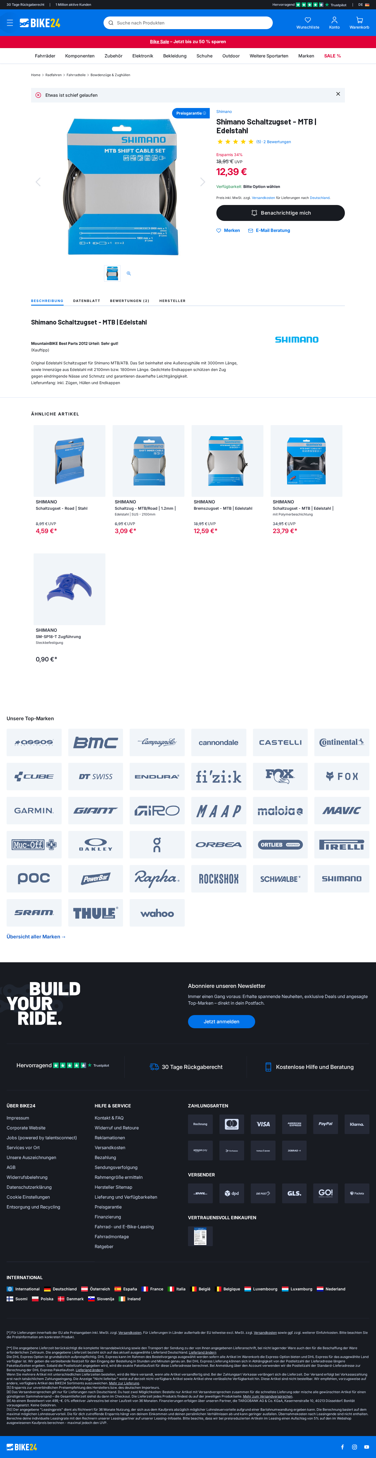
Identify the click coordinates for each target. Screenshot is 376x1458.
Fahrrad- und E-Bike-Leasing (124, 1226)
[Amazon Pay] (200, 1150)
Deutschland (319, 198)
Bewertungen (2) (130, 301)
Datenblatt (86, 301)
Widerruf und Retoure (117, 1127)
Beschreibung (47, 301)
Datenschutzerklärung (29, 1187)
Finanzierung (108, 1216)
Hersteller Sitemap (113, 1187)
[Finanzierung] (263, 1150)
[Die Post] (263, 1193)
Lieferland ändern (202, 1352)
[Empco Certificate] (200, 1236)
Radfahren (53, 75)
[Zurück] (38, 182)
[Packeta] (357, 1193)
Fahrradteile (76, 75)
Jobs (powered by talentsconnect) (42, 1137)
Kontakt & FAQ (109, 1118)
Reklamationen (110, 1137)
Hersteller (172, 301)
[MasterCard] (231, 1124)
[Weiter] (203, 182)
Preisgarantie (108, 1207)
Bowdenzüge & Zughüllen (110, 75)
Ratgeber (104, 1246)
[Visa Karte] (263, 1124)
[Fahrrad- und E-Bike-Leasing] (294, 1150)
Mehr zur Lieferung (124, 1383)
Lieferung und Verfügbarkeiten (126, 1197)
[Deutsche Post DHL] (200, 1193)
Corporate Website (26, 1127)
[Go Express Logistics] (325, 1193)
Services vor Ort (23, 1147)
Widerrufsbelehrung (27, 1177)
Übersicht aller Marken (33, 936)
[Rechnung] (200, 1124)
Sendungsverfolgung (116, 1167)
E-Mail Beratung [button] (273, 230)
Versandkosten (110, 1147)
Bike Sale (159, 41)
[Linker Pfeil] (39, 461)
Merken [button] (232, 230)
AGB (11, 1167)
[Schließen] (338, 93)
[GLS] (294, 1193)
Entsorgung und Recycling (33, 1207)
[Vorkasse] (231, 1150)
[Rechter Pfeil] (99, 461)
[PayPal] (325, 1124)
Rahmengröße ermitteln (119, 1177)
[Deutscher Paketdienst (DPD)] (231, 1193)
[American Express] (294, 1124)
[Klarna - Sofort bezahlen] (357, 1124)
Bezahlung (105, 1157)
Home (35, 75)
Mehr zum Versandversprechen (267, 1396)
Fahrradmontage (112, 1236)
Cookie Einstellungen (28, 1197)
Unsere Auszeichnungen (31, 1157)
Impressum (18, 1118)
